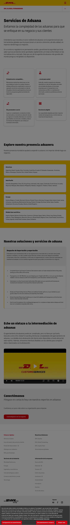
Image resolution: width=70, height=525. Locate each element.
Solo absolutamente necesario (45, 522)
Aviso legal (46, 519)
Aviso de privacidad (38, 519)
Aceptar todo (61, 522)
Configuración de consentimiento (11, 522)
